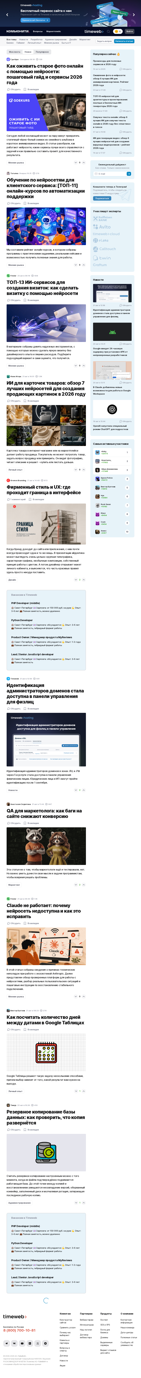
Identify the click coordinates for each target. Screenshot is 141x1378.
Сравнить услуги (68, 1327)
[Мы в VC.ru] (37, 1343)
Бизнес (10, 42)
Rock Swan (106, 504)
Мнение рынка (51, 42)
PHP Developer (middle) (25, 603)
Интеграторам (87, 1325)
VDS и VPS (105, 1325)
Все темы (12, 39)
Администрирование (56, 39)
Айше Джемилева (109, 469)
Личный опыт (34, 42)
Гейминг (21, 42)
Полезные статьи (129, 1337)
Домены (104, 1337)
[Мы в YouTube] (22, 1343)
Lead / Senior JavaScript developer (32, 654)
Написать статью (124, 41)
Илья (103, 513)
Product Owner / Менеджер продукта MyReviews (41, 637)
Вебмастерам (86, 1320)
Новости (23, 39)
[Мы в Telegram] (6, 1343)
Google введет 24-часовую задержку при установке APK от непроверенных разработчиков (110, 351)
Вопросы (38, 31)
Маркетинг (85, 39)
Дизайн (73, 39)
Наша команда (127, 1327)
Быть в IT (66, 42)
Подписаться (102, 198)
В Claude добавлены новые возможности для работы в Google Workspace (112, 390)
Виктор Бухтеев (108, 487)
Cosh (103, 522)
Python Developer (22, 620)
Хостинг (104, 1320)
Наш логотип (86, 1330)
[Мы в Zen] (45, 1343)
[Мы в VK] (14, 1343)
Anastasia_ (106, 460)
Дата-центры (127, 1332)
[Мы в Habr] (30, 1343)
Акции (62, 1365)
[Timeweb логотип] (28, 1317)
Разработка (36, 39)
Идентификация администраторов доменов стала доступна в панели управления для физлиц (111, 313)
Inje (102, 495)
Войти (130, 31)
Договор (64, 1355)
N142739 (22, 1362)
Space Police (106, 478)
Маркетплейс (53, 31)
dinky (103, 451)
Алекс (103, 531)
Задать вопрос (104, 41)
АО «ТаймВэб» (20, 1356)
